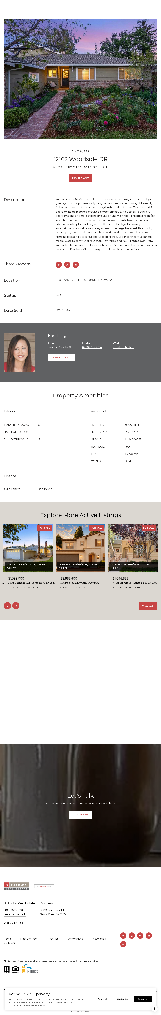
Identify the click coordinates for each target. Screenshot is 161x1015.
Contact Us (10, 943)
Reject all (102, 999)
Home (7, 938)
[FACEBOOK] (123, 935)
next (15, 605)
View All (147, 606)
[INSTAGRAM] (132, 935)
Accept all (143, 999)
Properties (52, 938)
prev (7, 605)
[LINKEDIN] (149, 935)
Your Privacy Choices (80, 1011)
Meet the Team (28, 938)
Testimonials (99, 938)
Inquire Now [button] (80, 178)
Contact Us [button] (80, 814)
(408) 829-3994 (92, 347)
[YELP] (123, 944)
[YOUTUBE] (140, 935)
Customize (122, 999)
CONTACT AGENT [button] (62, 357)
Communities (75, 938)
